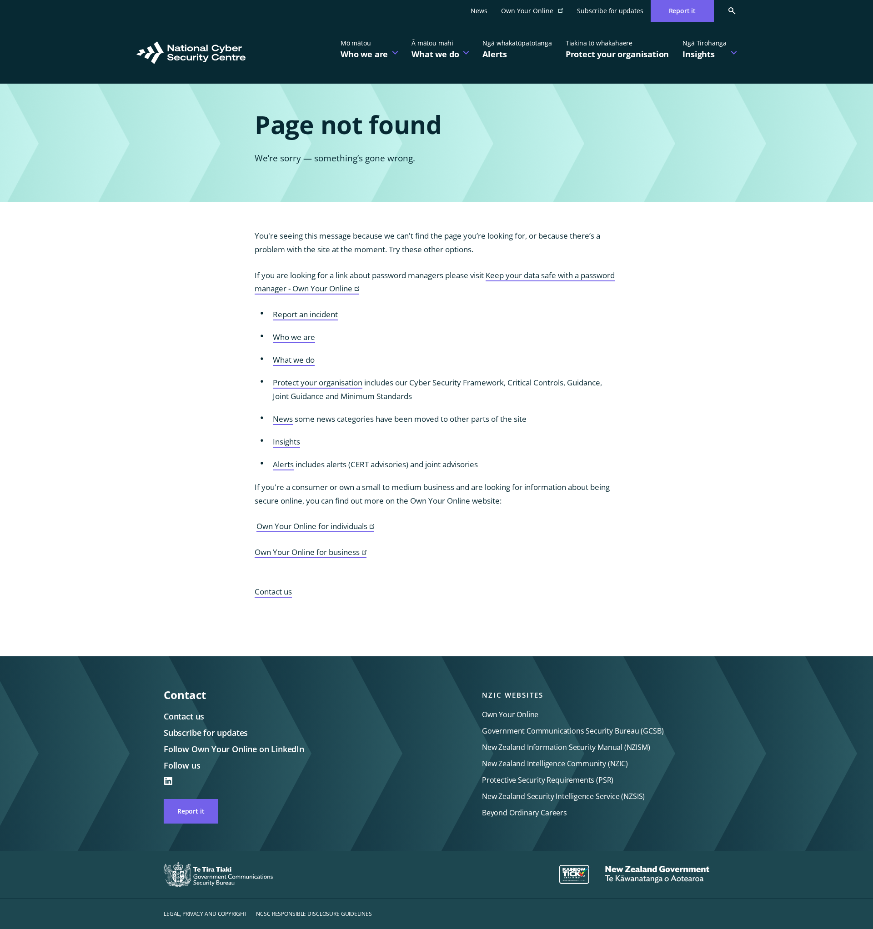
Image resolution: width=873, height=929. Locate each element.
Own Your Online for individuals (315, 526)
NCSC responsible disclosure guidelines (313, 914)
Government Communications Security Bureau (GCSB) (572, 731)
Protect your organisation (317, 382)
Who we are (294, 337)
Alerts (283, 464)
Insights (286, 441)
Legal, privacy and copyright (205, 914)
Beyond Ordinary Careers (524, 813)
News (479, 10)
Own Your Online (535, 13)
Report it (190, 811)
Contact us (273, 591)
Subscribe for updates (610, 10)
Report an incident (305, 314)
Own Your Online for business (310, 552)
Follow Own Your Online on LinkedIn (234, 749)
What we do (294, 360)
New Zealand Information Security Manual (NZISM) (566, 747)
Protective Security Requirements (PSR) (547, 780)
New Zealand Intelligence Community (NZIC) (555, 764)
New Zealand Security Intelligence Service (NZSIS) (563, 796)
